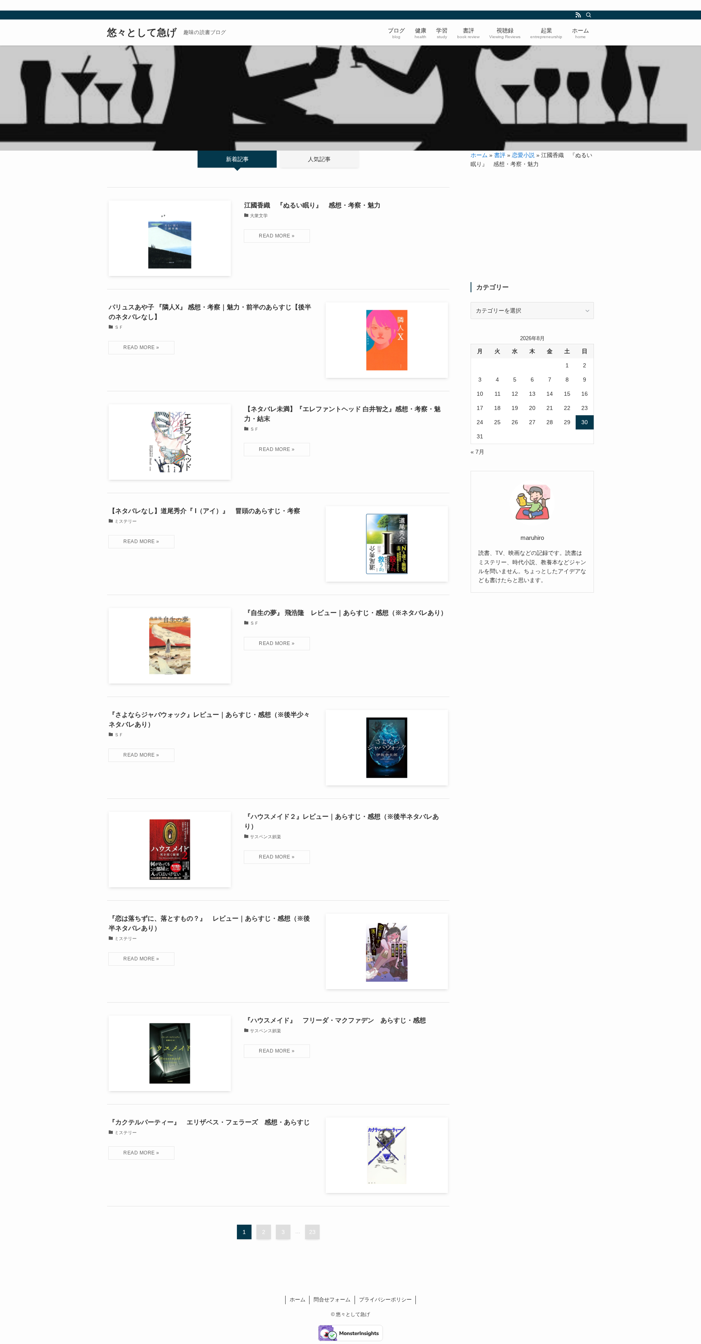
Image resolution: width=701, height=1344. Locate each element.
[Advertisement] (532, 225)
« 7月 (477, 452)
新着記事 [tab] (237, 159)
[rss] (578, 15)
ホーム (479, 155)
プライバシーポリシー (385, 1300)
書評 (499, 155)
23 (312, 1232)
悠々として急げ (142, 32)
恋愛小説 (523, 155)
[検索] (588, 15)
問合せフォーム (332, 1300)
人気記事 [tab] (319, 159)
